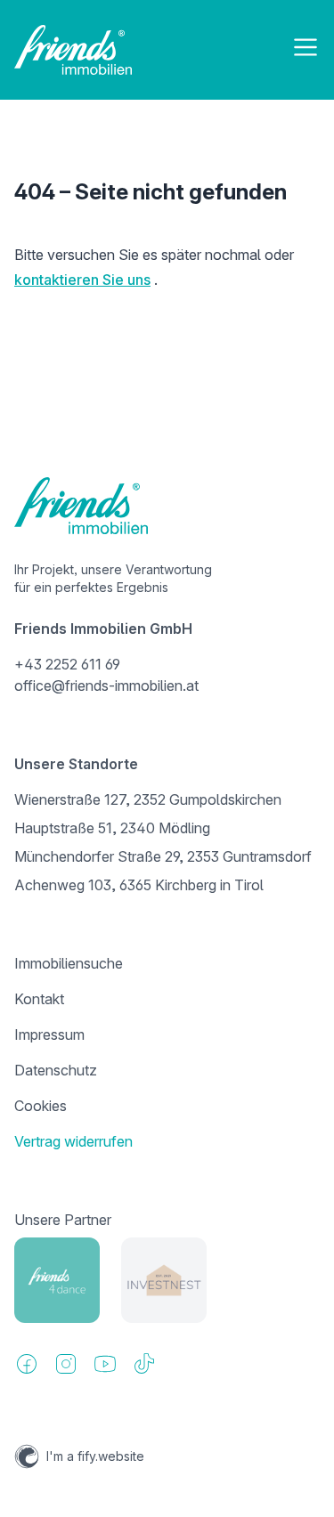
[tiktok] (144, 1363)
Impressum (49, 1034)
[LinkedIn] (105, 1363)
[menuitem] (167, 963)
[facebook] (26, 1363)
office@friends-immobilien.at (106, 685)
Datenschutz (55, 1070)
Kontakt (39, 999)
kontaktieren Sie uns (82, 279)
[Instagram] (65, 1363)
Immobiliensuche (68, 963)
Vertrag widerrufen (73, 1141)
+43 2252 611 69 (67, 664)
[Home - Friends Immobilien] (73, 49)
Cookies (40, 1106)
